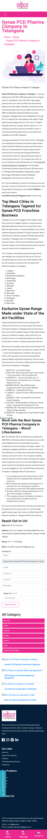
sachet (6, 641)
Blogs (16, 37)
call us (8, 837)
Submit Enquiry (10, 605)
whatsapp (23, 837)
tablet (5, 626)
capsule (6, 631)
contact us (6, 765)
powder (6, 636)
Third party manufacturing (11, 762)
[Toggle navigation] (5, 14)
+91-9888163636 (13, 824)
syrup (5, 645)
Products (5, 758)
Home (7, 37)
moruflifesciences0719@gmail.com (18, 827)
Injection (6, 621)
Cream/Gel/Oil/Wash (11, 650)
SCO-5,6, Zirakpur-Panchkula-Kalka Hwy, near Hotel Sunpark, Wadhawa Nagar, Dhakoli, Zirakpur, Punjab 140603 (23, 819)
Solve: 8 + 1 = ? (10, 593)
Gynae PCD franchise (9, 755)
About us (5, 752)
